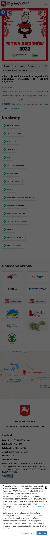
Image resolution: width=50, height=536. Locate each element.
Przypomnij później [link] (27, 533)
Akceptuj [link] (42, 533)
